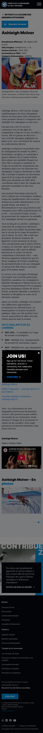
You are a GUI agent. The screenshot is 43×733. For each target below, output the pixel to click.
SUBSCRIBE (12, 377)
